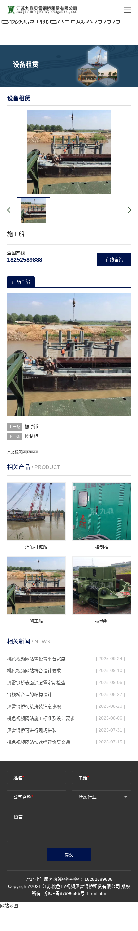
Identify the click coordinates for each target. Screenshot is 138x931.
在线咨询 (114, 259)
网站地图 (9, 905)
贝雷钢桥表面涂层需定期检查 (36, 682)
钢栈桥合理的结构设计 (29, 694)
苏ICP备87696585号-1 (66, 893)
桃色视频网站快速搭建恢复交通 (38, 742)
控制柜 (31, 436)
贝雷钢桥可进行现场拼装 (31, 730)
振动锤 (31, 426)
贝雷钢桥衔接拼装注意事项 (34, 706)
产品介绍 (21, 281)
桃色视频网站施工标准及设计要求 (40, 718)
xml (93, 893)
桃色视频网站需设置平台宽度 (36, 658)
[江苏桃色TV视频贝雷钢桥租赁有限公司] (42, 9)
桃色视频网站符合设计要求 (34, 670)
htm (102, 893)
